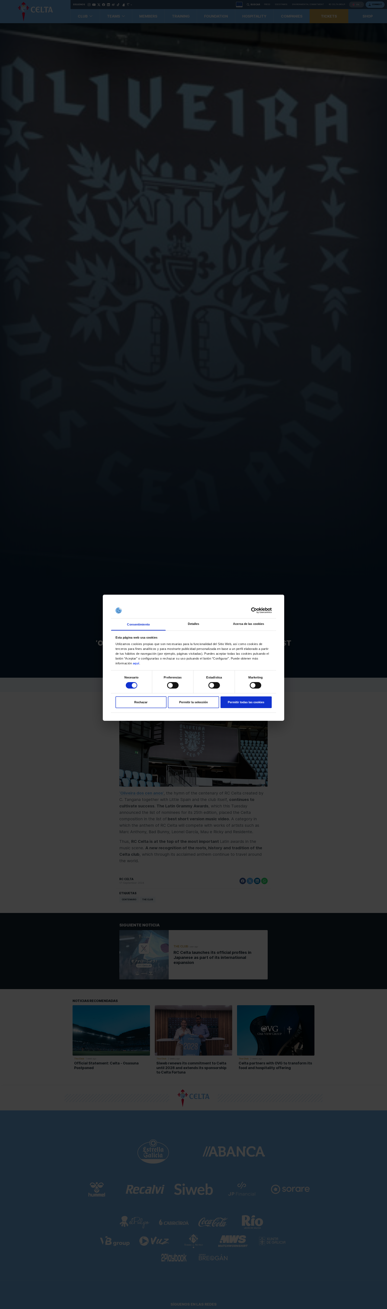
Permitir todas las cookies (246, 702)
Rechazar (141, 702)
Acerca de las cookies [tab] (248, 623)
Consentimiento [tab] (138, 624)
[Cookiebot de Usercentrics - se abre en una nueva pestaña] (254, 610)
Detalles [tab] (193, 623)
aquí (136, 663)
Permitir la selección (193, 702)
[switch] (173, 685)
